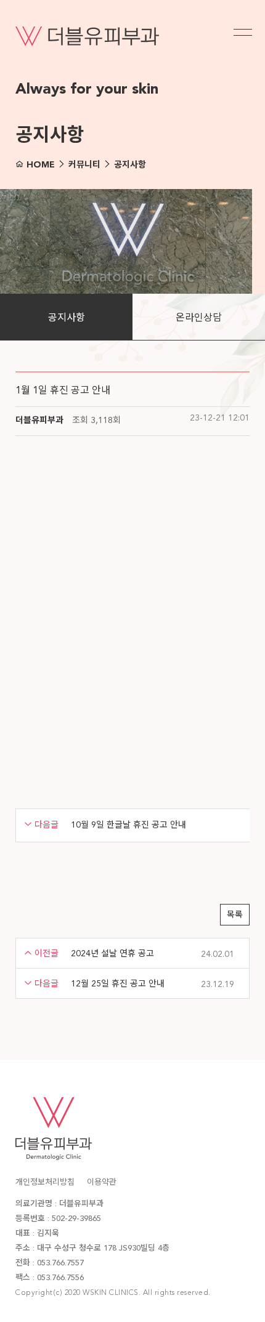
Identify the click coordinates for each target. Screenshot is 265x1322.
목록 (235, 915)
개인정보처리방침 (45, 1183)
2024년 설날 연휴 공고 (112, 953)
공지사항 (66, 318)
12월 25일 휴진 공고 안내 (118, 984)
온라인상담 (199, 318)
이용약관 (101, 1183)
